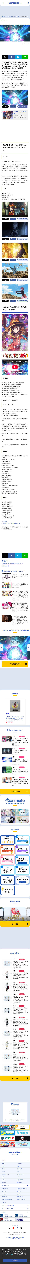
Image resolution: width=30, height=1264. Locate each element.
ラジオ (3, 1168)
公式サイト (4, 521)
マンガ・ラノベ (5, 1174)
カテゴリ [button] (3, 1160)
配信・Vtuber (20, 1179)
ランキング (19, 1163)
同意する (15, 1260)
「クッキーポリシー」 (10, 1254)
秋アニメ (4, 1194)
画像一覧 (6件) (23, 106)
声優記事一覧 (20, 1196)
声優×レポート (5, 1202)
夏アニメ (19, 1191)
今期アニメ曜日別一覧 (22, 1188)
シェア (14, 106)
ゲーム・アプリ (20, 1174)
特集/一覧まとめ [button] (5, 1185)
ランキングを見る (15, 791)
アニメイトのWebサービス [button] (7, 1208)
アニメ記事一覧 (5, 1196)
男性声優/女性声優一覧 (7, 1199)
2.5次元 (3, 1179)
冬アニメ (19, 1194)
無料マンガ (19, 1182)
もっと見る (15, 924)
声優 (18, 1166)
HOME (3, 1163)
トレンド (4, 1182)
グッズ (3, 1171)
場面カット (19, 563)
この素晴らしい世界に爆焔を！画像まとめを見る (15, 664)
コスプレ (19, 1177)
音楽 (3, 1177)
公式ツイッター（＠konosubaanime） (11, 523)
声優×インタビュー (21, 1199)
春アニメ (4, 1191)
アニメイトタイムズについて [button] (8, 1205)
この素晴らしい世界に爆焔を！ (8, 563)
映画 (18, 1171)
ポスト (6, 106)
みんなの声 (19, 1168)
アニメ (3, 1166)
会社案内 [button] (3, 1212)
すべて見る (15, 1078)
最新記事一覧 (5, 1188)
